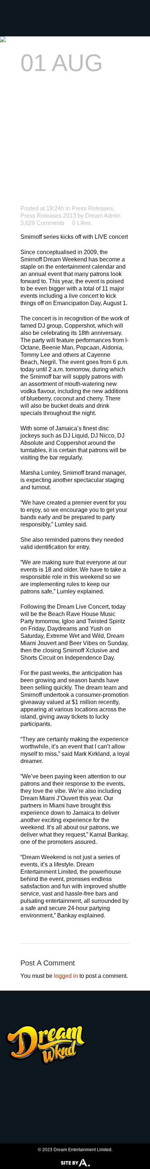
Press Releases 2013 (48, 216)
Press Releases (92, 208)
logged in (66, 976)
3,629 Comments (42, 223)
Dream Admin (103, 216)
